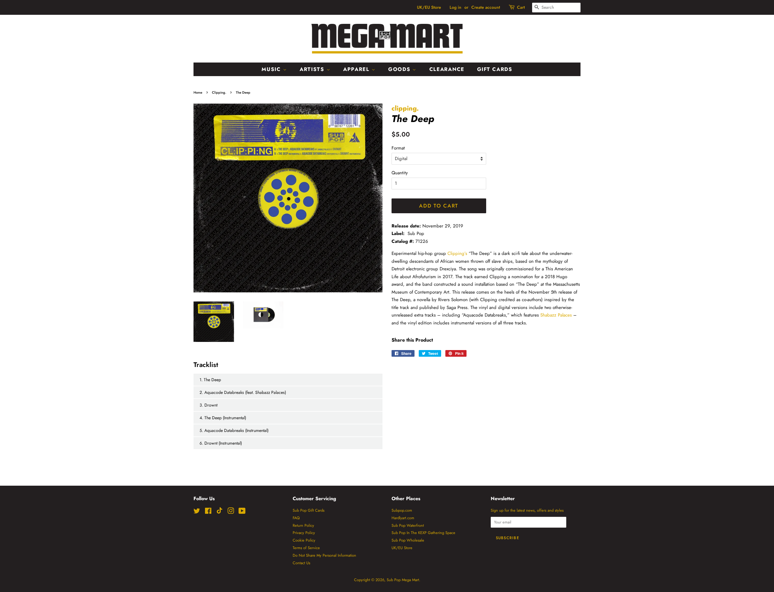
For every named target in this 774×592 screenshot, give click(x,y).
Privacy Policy (304, 533)
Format (398, 148)
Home (198, 92)
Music (272, 69)
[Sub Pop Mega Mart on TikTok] (219, 512)
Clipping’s (457, 253)
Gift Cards (494, 69)
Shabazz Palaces (556, 315)
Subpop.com (402, 510)
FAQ (296, 518)
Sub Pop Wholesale (408, 540)
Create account (485, 7)
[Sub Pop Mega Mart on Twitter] (197, 512)
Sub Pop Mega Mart (403, 580)
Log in (455, 7)
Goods (400, 69)
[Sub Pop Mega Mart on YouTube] (242, 512)
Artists (313, 69)
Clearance (446, 69)
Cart (521, 7)
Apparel (357, 69)
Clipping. (219, 92)
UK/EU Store (429, 7)
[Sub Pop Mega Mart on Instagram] (230, 512)
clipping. (405, 108)
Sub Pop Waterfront (408, 525)
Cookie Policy (304, 540)
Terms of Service (306, 548)
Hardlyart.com (403, 518)
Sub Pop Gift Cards (308, 510)
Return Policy (303, 525)
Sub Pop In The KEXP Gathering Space (423, 533)
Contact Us (301, 563)
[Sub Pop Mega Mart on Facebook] (208, 512)
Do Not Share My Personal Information (324, 555)
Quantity (400, 172)
